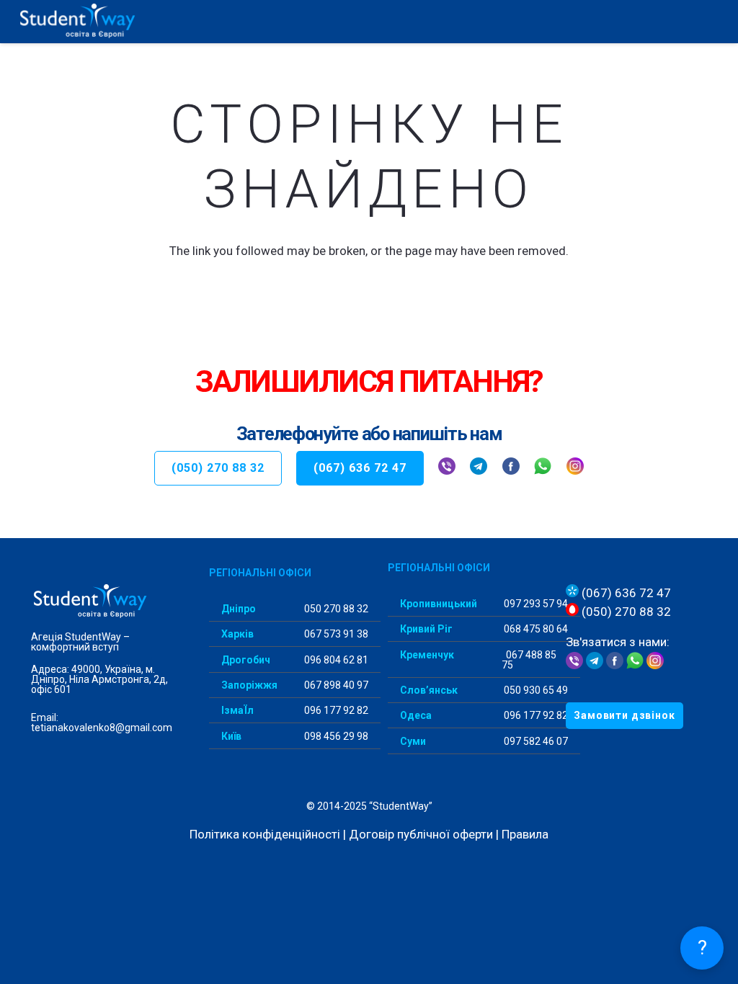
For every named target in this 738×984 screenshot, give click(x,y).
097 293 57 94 (535, 603)
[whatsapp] (542, 468)
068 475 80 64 (535, 629)
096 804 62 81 (335, 660)
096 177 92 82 (335, 710)
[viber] (446, 468)
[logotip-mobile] (109, 22)
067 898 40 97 (335, 685)
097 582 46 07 (535, 741)
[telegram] (478, 468)
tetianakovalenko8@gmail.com (101, 727)
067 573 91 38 (335, 634)
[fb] (511, 468)
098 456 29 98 (335, 736)
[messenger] (614, 665)
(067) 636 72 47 (625, 593)
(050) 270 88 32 (625, 611)
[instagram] (575, 468)
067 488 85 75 (529, 660)
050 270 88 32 (335, 608)
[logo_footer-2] (102, 602)
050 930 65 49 (535, 690)
